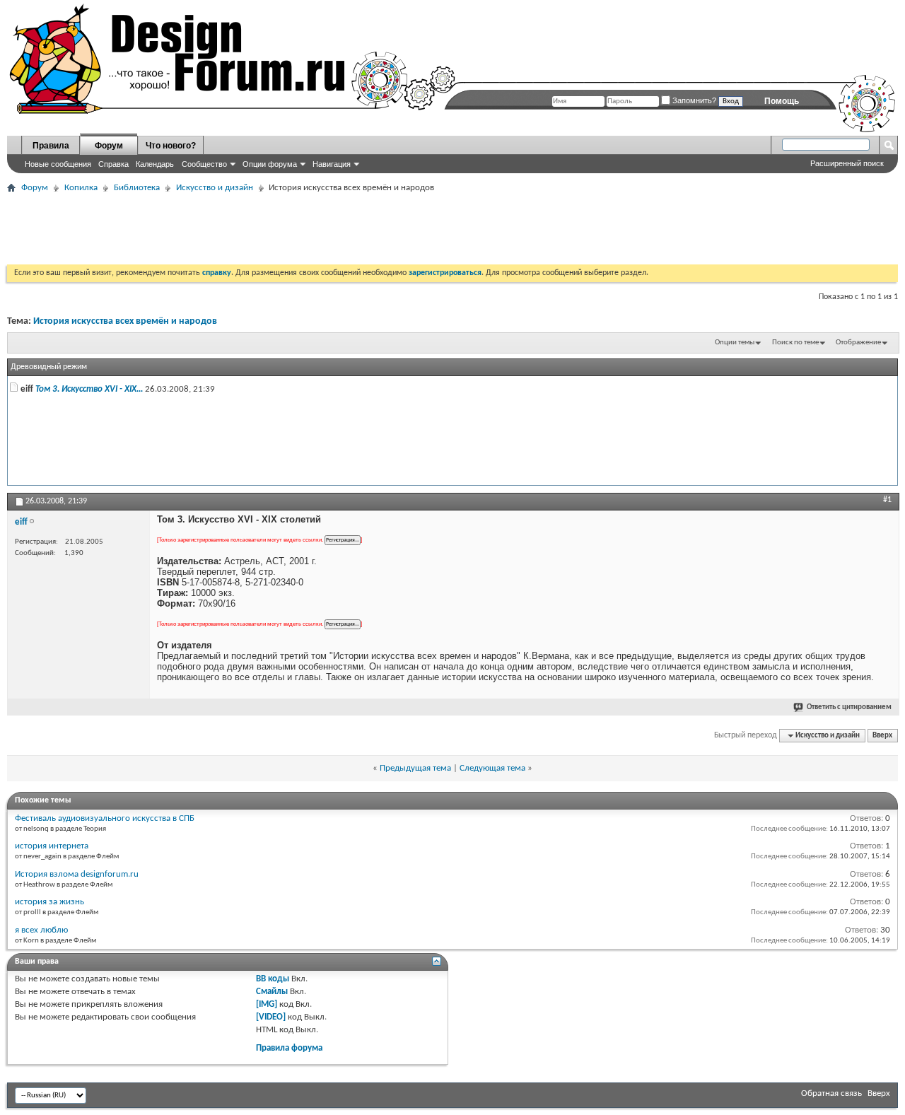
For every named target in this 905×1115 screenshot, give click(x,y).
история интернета (51, 846)
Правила (51, 146)
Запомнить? (693, 100)
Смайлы (272, 991)
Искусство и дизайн (214, 187)
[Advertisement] (264, 229)
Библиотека (137, 187)
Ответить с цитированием (849, 707)
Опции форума (270, 164)
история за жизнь (49, 901)
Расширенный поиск (847, 163)
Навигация (332, 164)
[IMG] (266, 1004)
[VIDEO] (271, 1017)
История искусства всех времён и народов (125, 321)
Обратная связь (831, 1093)
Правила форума (289, 1048)
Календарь (155, 164)
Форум (109, 146)
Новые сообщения (58, 164)
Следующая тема (492, 768)
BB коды (272, 978)
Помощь (781, 101)
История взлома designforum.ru (77, 874)
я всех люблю (41, 930)
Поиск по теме (795, 342)
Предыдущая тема (415, 768)
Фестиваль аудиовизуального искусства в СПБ (104, 818)
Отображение (858, 342)
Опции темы (734, 342)
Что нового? (171, 146)
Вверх (882, 736)
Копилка (81, 187)
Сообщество (204, 164)
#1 (887, 500)
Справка (113, 164)
